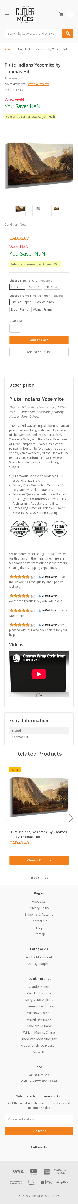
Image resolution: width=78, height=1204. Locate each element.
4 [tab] (43, 878)
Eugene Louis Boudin (39, 1006)
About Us (39, 901)
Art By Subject (39, 963)
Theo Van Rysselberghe (39, 1039)
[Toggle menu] (7, 15)
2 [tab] (35, 878)
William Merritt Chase (39, 1032)
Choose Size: (30, 281)
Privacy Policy (39, 908)
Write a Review (38, 84)
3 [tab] (39, 878)
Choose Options (39, 860)
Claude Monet (39, 986)
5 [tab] (47, 878)
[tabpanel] (39, 817)
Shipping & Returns (39, 914)
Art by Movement (39, 957)
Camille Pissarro (39, 993)
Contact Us (39, 921)
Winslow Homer (39, 1012)
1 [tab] (32, 878)
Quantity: (15, 321)
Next (71, 818)
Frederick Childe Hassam (39, 1045)
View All (39, 1052)
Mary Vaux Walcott (39, 999)
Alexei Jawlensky (39, 1019)
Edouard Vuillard (39, 1026)
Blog (39, 927)
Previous (5, 818)
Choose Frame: (36, 296)
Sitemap (39, 934)
